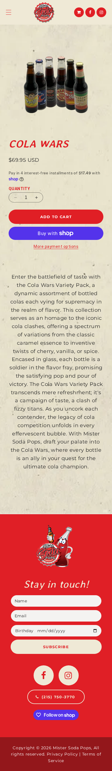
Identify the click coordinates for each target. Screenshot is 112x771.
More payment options (56, 246)
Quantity (19, 189)
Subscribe (56, 646)
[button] (8, 12)
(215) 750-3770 (59, 697)
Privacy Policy (62, 754)
